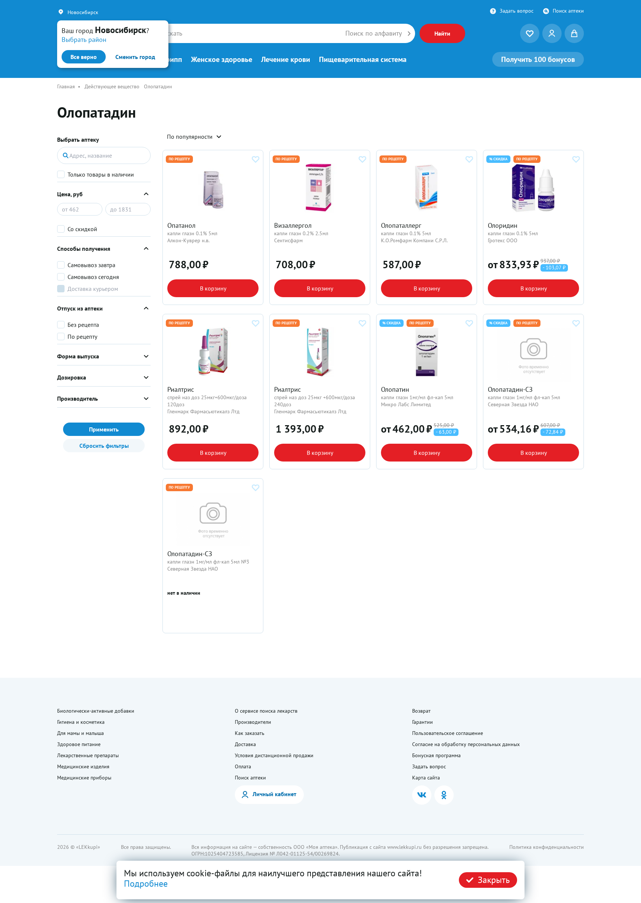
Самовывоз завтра (91, 265)
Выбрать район (84, 39)
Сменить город (135, 56)
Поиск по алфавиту (373, 33)
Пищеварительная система (363, 59)
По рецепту (82, 336)
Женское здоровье (221, 59)
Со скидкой (82, 229)
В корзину (213, 288)
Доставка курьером (93, 288)
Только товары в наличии (101, 174)
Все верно (83, 56)
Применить (104, 429)
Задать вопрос (516, 10)
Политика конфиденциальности (546, 847)
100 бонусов (538, 59)
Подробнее (146, 883)
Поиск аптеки (568, 10)
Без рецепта (83, 324)
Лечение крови (285, 59)
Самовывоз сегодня (93, 276)
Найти (442, 33)
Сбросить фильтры (104, 445)
